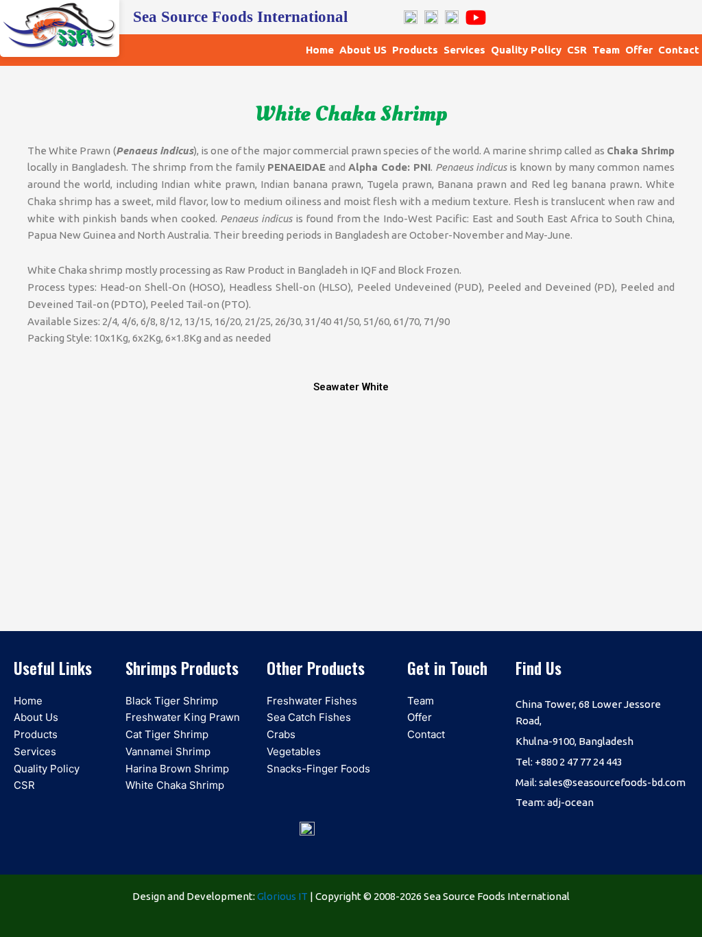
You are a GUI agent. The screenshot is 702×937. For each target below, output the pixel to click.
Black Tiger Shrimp (171, 700)
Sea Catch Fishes (309, 717)
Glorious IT (282, 896)
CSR (577, 50)
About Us (36, 717)
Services (464, 50)
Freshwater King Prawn (182, 717)
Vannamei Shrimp (167, 751)
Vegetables (294, 751)
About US (363, 50)
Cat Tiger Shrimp (166, 734)
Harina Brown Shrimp (177, 768)
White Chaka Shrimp (174, 785)
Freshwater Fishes (312, 700)
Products (415, 50)
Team (606, 50)
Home (320, 50)
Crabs (281, 734)
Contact (678, 50)
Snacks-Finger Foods (318, 768)
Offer (639, 50)
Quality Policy (526, 50)
